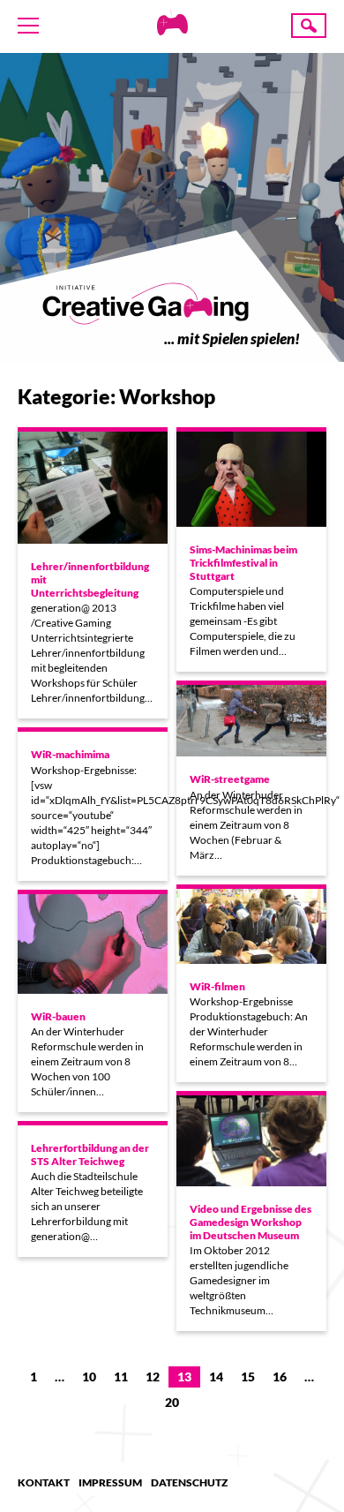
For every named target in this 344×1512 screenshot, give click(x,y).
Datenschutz (189, 1482)
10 (89, 1376)
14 (216, 1376)
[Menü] (28, 26)
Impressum (110, 1482)
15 (248, 1376)
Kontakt (44, 1482)
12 (153, 1376)
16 (280, 1376)
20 (172, 1402)
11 (121, 1376)
